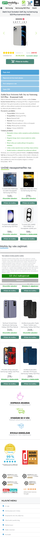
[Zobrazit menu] (37, 3)
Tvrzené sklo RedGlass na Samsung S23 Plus (10, 225)
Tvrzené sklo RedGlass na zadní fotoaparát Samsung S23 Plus (10, 191)
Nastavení (20, 280)
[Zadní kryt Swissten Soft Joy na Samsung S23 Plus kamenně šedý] (20, 32)
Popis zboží (6, 72)
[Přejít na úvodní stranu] (10, 3)
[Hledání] (23, 3)
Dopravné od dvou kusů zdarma (13, 78)
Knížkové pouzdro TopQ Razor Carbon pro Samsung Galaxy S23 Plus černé (30, 326)
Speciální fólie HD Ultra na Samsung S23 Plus (28, 190)
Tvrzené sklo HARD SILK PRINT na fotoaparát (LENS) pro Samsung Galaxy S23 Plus (28, 228)
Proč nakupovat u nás (10, 83)
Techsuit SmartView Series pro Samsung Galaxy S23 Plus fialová (10, 325)
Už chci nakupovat (20, 276)
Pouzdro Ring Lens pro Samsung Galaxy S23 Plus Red (10, 371)
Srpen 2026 (6, 89)
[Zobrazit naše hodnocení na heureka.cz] (10, 465)
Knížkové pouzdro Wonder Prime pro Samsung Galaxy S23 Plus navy (30, 372)
